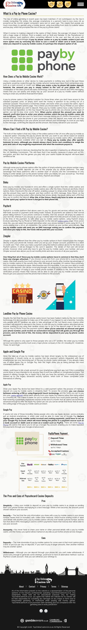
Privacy (43, 586)
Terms (53, 586)
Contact (32, 586)
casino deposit (17, 395)
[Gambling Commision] (55, 620)
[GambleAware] (37, 620)
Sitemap (64, 586)
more (29, 486)
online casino (63, 221)
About (21, 586)
